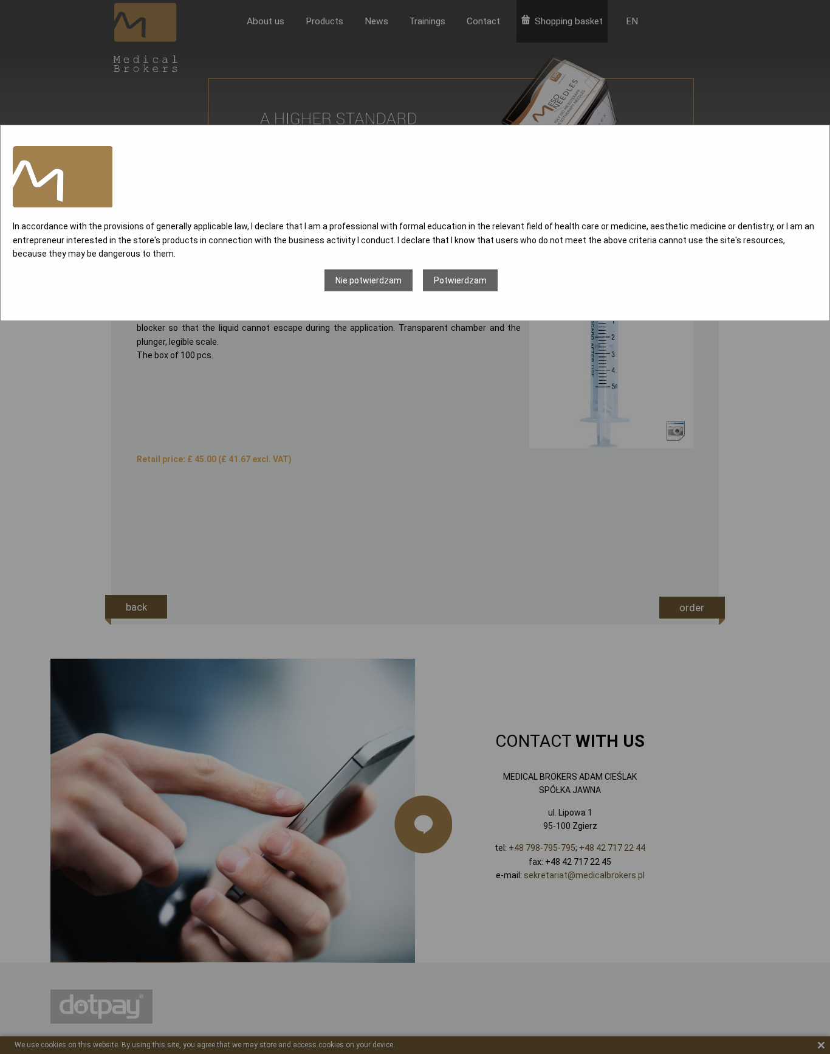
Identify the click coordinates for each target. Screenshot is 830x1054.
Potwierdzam (460, 280)
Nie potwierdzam (368, 280)
